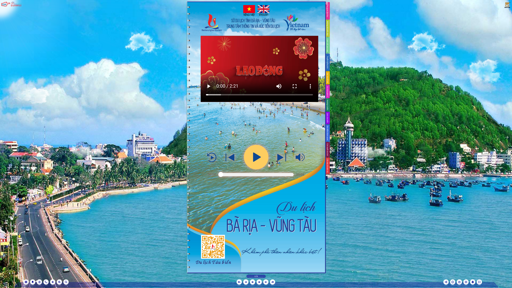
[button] (239, 282)
